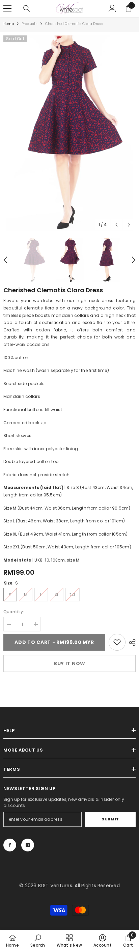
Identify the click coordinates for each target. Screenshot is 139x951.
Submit (110, 819)
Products (30, 23)
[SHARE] (131, 642)
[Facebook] (9, 845)
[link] (117, 642)
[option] (69, 133)
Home (8, 23)
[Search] (27, 8)
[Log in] (112, 8)
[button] (116, 224)
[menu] (7, 8)
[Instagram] (27, 845)
